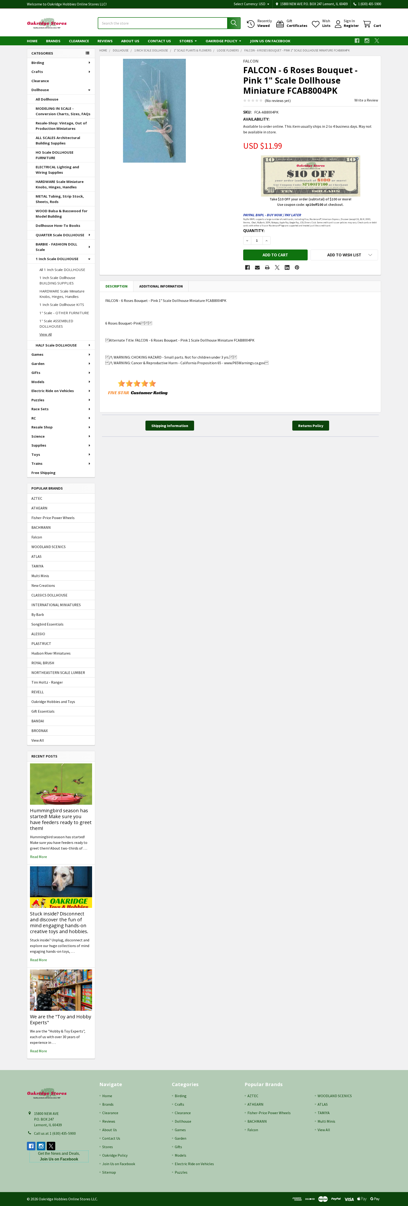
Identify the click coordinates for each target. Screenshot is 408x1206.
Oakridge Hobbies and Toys (53, 701)
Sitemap (109, 1172)
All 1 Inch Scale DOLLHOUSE (62, 269)
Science (38, 436)
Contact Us (159, 40)
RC (33, 418)
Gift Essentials (43, 711)
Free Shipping (43, 472)
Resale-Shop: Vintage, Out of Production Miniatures (61, 126)
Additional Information (161, 286)
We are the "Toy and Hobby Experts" (60, 1019)
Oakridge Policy (221, 40)
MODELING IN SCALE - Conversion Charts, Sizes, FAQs (63, 111)
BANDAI (37, 721)
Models (37, 381)
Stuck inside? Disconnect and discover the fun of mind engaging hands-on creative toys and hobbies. (59, 922)
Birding (37, 62)
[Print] (267, 267)
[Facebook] (357, 40)
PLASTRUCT (41, 643)
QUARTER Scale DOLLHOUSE (60, 235)
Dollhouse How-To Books (58, 225)
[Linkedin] (287, 267)
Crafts (37, 71)
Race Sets (40, 408)
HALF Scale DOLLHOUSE (56, 345)
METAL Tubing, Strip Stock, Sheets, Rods (60, 199)
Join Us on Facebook (270, 40)
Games (37, 354)
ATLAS (36, 556)
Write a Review (366, 100)
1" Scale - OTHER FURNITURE (64, 312)
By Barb (37, 614)
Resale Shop (42, 427)
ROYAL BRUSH (42, 662)
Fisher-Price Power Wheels (53, 517)
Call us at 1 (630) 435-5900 (55, 1133)
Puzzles (37, 400)
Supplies (38, 445)
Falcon (36, 537)
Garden (37, 363)
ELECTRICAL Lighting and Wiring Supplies (57, 170)
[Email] (257, 267)
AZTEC (36, 498)
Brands (53, 40)
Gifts (35, 372)
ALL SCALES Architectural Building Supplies (58, 140)
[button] (344, 255)
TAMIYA (37, 566)
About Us (130, 40)
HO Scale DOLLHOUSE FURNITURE (54, 155)
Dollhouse (40, 89)
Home (32, 40)
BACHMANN (41, 527)
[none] (154, 111)
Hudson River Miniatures (51, 653)
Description (117, 286)
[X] (377, 40)
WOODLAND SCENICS (48, 546)
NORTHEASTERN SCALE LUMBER (58, 672)
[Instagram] (367, 40)
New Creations (43, 585)
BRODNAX (39, 730)
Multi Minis (40, 575)
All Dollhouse (47, 99)
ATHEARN (39, 508)
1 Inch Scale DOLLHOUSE (57, 258)
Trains (36, 463)
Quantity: (253, 230)
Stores (186, 40)
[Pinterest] (297, 267)
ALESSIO (38, 633)
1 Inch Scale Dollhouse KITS (61, 304)
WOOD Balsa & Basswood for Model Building (62, 213)
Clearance (79, 40)
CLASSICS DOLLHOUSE (49, 595)
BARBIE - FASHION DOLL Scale (56, 247)
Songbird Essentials (47, 624)
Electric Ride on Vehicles (52, 390)
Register (351, 25)
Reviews (105, 40)
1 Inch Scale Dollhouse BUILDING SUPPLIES (57, 280)
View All (45, 334)
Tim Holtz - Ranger (47, 682)
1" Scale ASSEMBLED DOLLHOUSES (56, 323)
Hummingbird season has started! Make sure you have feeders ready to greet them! (61, 819)
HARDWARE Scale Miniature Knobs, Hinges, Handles (60, 184)
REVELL (37, 692)
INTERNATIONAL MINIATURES (56, 604)
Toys (35, 454)
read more (38, 856)
